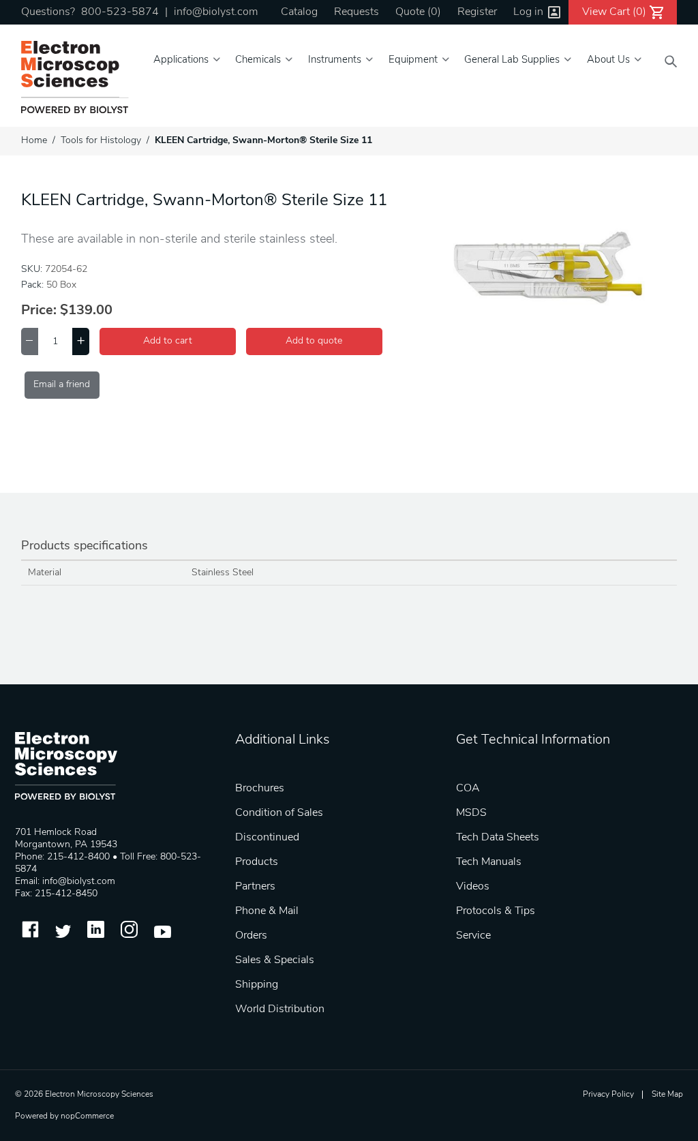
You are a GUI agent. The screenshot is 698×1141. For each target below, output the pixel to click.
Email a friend (61, 385)
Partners (255, 886)
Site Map (667, 1095)
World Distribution (279, 1009)
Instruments (334, 60)
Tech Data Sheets (497, 837)
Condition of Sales (279, 813)
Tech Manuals (488, 862)
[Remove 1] (29, 341)
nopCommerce (87, 1116)
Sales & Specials (274, 960)
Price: (39, 311)
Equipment (413, 60)
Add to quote (314, 341)
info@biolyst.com (216, 12)
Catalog (299, 12)
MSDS (471, 813)
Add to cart (167, 341)
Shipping (256, 984)
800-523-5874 (120, 12)
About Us (608, 60)
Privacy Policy (608, 1095)
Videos (472, 886)
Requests (356, 12)
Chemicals (258, 60)
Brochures (259, 788)
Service (473, 935)
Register (477, 12)
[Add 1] (80, 341)
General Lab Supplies (512, 60)
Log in (528, 12)
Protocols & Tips (495, 911)
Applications (181, 60)
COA (468, 788)
